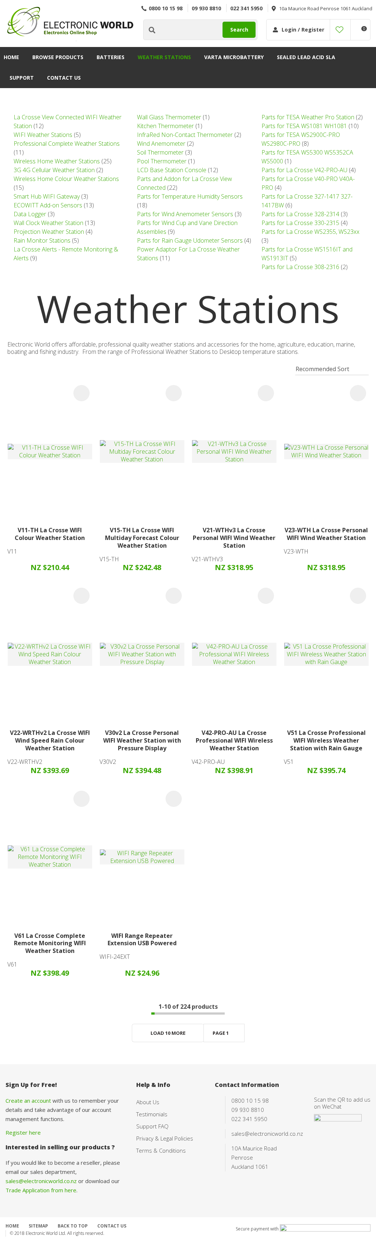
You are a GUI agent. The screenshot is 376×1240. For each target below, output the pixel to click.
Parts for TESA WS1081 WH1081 (304, 126)
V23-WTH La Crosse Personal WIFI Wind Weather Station (326, 534)
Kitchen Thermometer (165, 126)
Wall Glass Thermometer (169, 117)
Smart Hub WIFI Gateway (47, 196)
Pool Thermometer (162, 161)
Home (11, 57)
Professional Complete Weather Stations (67, 143)
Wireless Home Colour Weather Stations (66, 179)
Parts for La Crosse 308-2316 (300, 267)
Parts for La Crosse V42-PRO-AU (304, 170)
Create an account (28, 1100)
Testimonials (151, 1114)
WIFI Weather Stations (43, 135)
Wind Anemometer (161, 143)
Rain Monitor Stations (42, 240)
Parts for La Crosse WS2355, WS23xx (310, 232)
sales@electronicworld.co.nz (41, 1181)
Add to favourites (81, 393)
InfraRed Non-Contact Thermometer (185, 135)
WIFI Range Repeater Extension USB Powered (142, 939)
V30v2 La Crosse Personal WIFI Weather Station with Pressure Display (142, 740)
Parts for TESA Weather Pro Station (307, 117)
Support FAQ (152, 1126)
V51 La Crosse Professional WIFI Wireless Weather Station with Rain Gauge (326, 740)
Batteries (110, 57)
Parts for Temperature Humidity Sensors (190, 196)
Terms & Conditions (161, 1150)
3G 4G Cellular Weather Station (54, 170)
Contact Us (64, 77)
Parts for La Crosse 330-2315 (300, 223)
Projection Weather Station (49, 232)
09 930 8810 (206, 8)
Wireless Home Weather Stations (57, 161)
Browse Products (57, 57)
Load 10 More (168, 1033)
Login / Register (303, 29)
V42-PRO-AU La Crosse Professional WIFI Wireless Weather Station (234, 740)
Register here (23, 1132)
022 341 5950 (246, 8)
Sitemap (38, 1226)
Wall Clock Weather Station (48, 223)
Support (22, 77)
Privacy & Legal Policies (164, 1138)
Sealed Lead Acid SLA (306, 57)
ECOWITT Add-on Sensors (48, 205)
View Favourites (339, 29)
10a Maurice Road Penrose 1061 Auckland (325, 8)
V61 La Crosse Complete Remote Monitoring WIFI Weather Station (50, 943)
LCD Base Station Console (171, 170)
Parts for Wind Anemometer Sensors (185, 214)
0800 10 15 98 (165, 8)
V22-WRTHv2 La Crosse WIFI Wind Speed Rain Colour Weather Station (50, 740)
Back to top (73, 1226)
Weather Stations (164, 57)
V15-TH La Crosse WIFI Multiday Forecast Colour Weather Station (142, 538)
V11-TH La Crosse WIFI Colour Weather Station (50, 534)
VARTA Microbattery (234, 57)
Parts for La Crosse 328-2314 (300, 214)
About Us (147, 1102)
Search (239, 29)
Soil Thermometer (160, 152)
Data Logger (30, 214)
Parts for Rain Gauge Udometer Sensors (190, 240)
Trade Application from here (41, 1190)
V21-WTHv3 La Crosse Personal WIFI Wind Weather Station (234, 538)
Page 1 (221, 1033)
